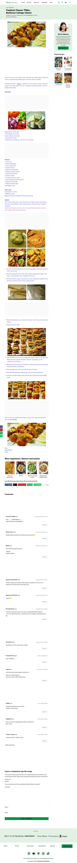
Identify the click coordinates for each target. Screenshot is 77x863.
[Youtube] (65, 2)
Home (23, 2)
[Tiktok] (48, 853)
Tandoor (19, 83)
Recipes (29, 2)
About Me (36, 2)
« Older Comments (9, 745)
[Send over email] (1, 433)
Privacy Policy (30, 845)
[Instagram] (58, 2)
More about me (62, 48)
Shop (51, 2)
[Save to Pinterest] (1, 429)
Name (7, 807)
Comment (8, 787)
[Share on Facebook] (1, 426)
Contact (5, 845)
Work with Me (42, 845)
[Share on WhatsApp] (1, 436)
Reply (45, 525)
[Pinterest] (62, 2)
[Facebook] (29, 853)
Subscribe (44, 2)
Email (6, 812)
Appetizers (11, 7)
